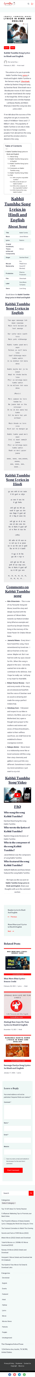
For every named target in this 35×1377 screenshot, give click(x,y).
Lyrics (7, 48)
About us (21, 1366)
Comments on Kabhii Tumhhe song (17, 169)
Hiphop (4, 1305)
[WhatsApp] (25, 1374)
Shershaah (25, 81)
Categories (5, 1200)
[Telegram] (20, 1374)
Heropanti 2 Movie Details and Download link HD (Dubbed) (16, 1258)
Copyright (14, 1366)
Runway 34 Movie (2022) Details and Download (13, 1251)
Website (6, 1146)
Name (6, 1123)
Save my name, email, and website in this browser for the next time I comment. (17, 1161)
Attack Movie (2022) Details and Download (16, 1238)
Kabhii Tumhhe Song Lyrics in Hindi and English (17, 153)
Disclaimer (19, 1363)
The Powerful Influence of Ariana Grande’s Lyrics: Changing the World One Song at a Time (17, 1222)
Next (9, 931)
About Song (14, 157)
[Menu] (32, 3)
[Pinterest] (15, 1374)
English (4, 1283)
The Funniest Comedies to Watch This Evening (17, 1228)
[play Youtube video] (17, 795)
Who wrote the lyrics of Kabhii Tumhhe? (19, 183)
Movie (4, 1316)
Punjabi (4, 1332)
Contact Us (27, 1363)
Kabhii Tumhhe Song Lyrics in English (19, 160)
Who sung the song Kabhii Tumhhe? (20, 178)
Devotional (5, 1278)
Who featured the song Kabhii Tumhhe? (19, 191)
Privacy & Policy (9, 1363)
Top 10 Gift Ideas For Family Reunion (14, 1209)
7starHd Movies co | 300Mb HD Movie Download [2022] (14, 1243)
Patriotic (5, 1327)
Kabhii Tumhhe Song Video (19, 173)
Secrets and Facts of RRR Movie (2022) (14, 1233)
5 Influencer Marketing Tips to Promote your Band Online (16, 1215)
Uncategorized (7, 1338)
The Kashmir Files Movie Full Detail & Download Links (14, 1266)
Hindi (12, 48)
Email (6, 1135)
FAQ (11, 175)
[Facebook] (10, 1374)
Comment (7, 1102)
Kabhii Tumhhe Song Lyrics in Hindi (19, 165)
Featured (5, 1294)
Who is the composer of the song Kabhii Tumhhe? (20, 187)
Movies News (7, 1321)
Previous (14, 917)
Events (4, 1289)
